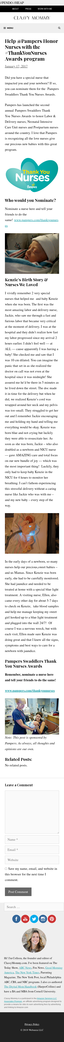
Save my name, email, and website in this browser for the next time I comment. (31, 874)
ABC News (25, 968)
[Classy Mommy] (32, 17)
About (15, 9)
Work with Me (45, 9)
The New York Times (27, 972)
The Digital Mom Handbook (20, 986)
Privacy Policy (32, 1024)
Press (28, 9)
